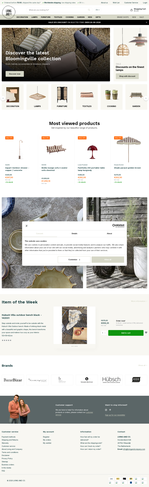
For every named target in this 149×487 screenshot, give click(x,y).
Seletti (7, 165)
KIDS (90, 17)
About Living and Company (12, 449)
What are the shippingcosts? (91, 443)
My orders (47, 440)
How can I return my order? (90, 449)
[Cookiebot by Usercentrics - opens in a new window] (114, 226)
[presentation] (3, 98)
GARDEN (81, 17)
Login (145, 3)
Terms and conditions (10, 452)
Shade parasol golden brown (127, 168)
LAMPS (34, 17)
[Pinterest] (110, 410)
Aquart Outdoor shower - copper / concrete (17, 169)
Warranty (5, 443)
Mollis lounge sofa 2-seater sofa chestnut (55, 169)
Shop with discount (127, 76)
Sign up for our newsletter (115, 415)
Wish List (116, 3)
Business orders (8, 465)
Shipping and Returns (10, 440)
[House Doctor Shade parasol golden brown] (128, 149)
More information (138, 301)
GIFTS (98, 17)
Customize (72, 260)
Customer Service (131, 3)
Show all (142, 365)
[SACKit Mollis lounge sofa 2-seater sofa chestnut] (56, 149)
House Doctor (119, 165)
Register (46, 437)
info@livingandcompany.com (134, 449)
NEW (134, 17)
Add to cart (125, 333)
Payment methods (8, 437)
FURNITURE (46, 17)
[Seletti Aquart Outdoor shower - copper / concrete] (20, 149)
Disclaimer (6, 455)
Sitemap (5, 462)
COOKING (70, 17)
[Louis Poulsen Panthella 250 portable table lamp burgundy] (92, 149)
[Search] (89, 10)
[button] (72, 346)
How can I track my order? (90, 446)
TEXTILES (58, 17)
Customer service (8, 446)
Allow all (107, 260)
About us (104, 3)
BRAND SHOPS (123, 17)
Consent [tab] (39, 233)
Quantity (104, 333)
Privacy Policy (7, 458)
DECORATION (22, 17)
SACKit (44, 165)
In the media (6, 468)
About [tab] (109, 233)
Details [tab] (74, 233)
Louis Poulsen (83, 165)
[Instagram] (106, 410)
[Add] (32, 181)
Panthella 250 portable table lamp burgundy (91, 169)
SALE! (141, 17)
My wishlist (47, 443)
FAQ (3, 471)
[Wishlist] (146, 333)
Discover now (14, 74)
